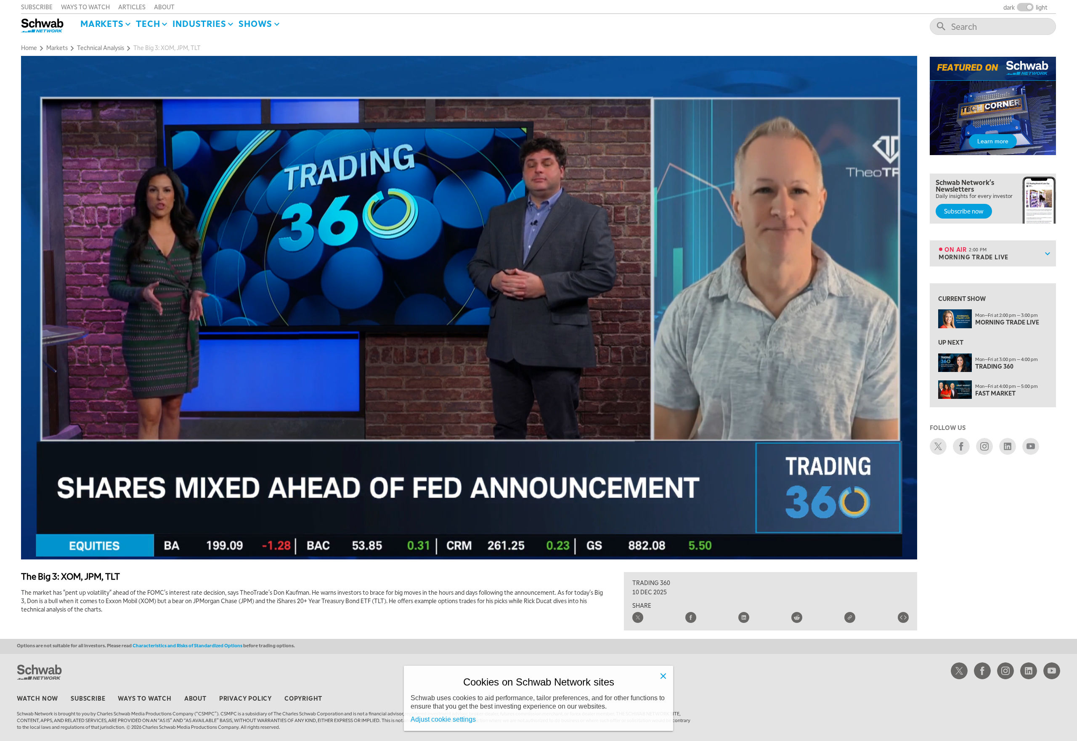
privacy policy (245, 698)
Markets (102, 23)
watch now (37, 698)
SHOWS (255, 23)
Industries (199, 23)
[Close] (663, 675)
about (164, 7)
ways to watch (85, 7)
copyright (303, 698)
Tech (148, 23)
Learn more (992, 141)
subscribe (37, 7)
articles (132, 7)
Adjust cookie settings (443, 719)
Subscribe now (964, 211)
